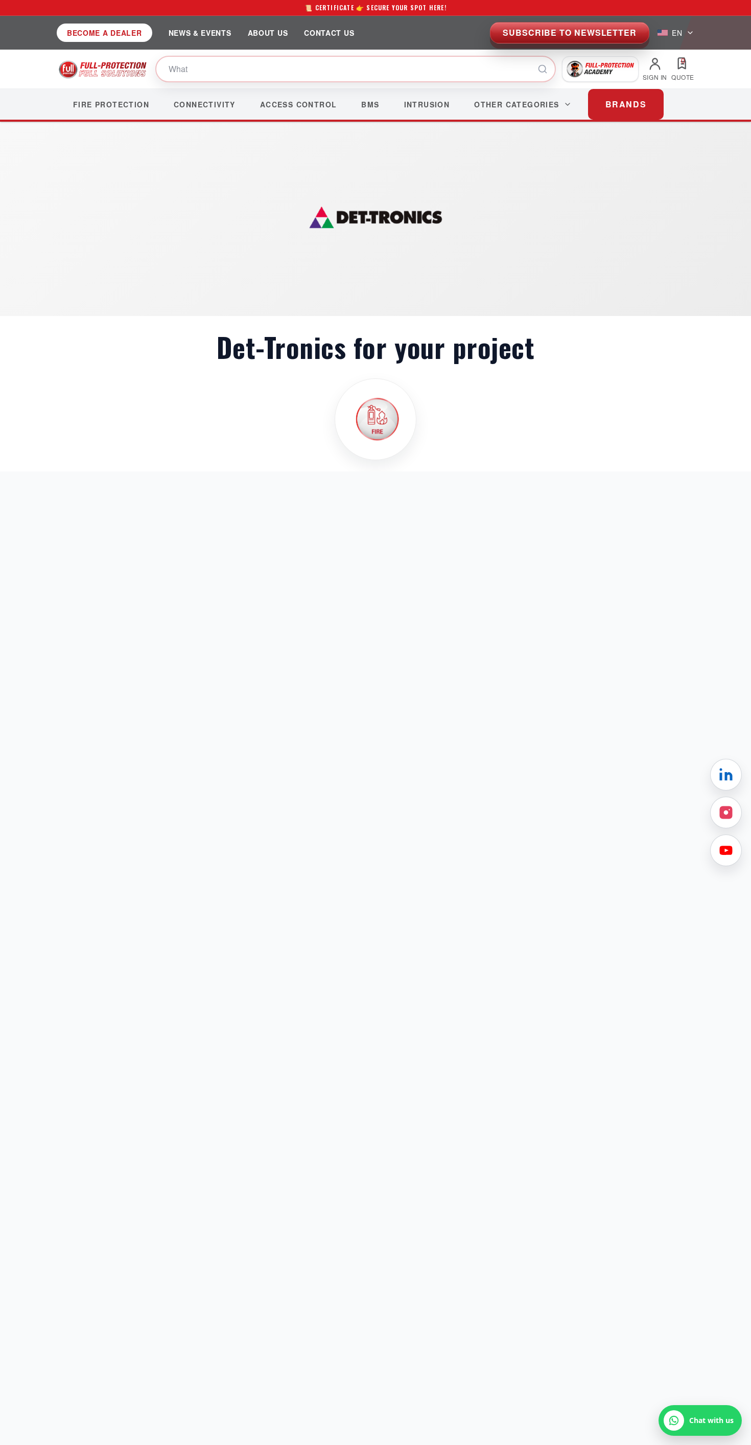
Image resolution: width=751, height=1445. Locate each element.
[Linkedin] (726, 775)
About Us (268, 33)
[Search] (542, 69)
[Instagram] (726, 812)
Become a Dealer (104, 33)
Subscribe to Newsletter (570, 32)
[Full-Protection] (103, 69)
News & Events (200, 33)
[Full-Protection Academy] (600, 69)
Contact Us (329, 33)
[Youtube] (726, 850)
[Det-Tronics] (375, 419)
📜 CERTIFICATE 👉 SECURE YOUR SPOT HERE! (375, 7)
